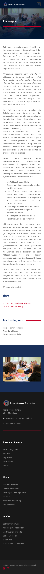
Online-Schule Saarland (13, 543)
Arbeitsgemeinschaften (13, 528)
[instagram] (8, 568)
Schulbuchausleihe (11, 488)
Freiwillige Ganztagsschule (14, 492)
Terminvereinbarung (12, 500)
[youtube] (4, 568)
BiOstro (6, 496)
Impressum (8, 457)
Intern (5, 465)
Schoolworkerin (10, 536)
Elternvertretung (10, 485)
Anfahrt (6, 453)
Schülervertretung (11, 524)
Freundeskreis (9, 504)
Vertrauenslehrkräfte (12, 532)
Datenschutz (8, 461)
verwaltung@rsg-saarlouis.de (19, 418)
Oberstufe (7, 540)
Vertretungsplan (10, 449)
